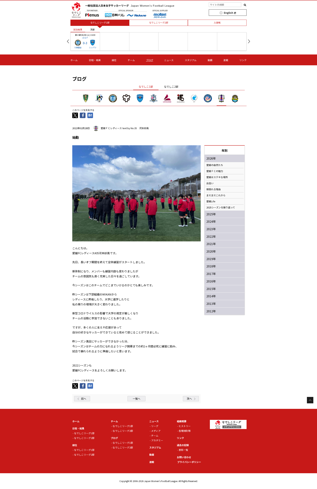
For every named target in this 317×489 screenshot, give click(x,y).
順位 (114, 60)
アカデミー (157, 440)
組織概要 (181, 421)
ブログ (149, 60)
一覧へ (136, 398)
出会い (210, 183)
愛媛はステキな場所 (217, 177)
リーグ (154, 426)
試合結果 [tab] (77, 29)
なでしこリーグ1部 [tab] (99, 22)
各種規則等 (185, 431)
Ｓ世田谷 (77, 47)
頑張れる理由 (213, 189)
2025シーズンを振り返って (220, 207)
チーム (131, 60)
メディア (156, 431)
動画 (210, 60)
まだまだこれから (215, 195)
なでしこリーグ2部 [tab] (158, 22)
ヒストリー (185, 426)
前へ (83, 398)
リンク (243, 60)
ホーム (74, 60)
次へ (189, 398)
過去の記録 (183, 445)
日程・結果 (95, 60)
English (228, 12)
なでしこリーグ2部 (84, 438)
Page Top (310, 400)
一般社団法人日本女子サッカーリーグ (129, 5)
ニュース (169, 60)
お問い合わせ (184, 457)
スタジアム (190, 60)
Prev (68, 41)
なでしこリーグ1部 (84, 433)
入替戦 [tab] (217, 22)
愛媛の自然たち (214, 165)
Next (249, 41)
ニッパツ (92, 47)
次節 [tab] (92, 29)
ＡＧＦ (85, 37)
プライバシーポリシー (189, 462)
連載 (225, 60)
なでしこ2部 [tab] (171, 86)
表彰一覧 (183, 450)
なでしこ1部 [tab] (146, 86)
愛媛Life (210, 201)
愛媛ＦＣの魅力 (214, 171)
